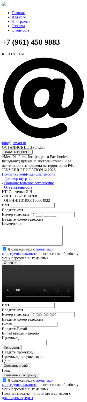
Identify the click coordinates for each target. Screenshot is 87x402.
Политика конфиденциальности (28, 174)
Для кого (19, 17)
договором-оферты (17, 398)
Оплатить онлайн (16, 366)
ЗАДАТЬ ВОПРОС (17, 152)
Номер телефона (15, 214)
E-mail (7, 324)
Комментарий (13, 224)
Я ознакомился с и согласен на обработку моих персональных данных (40, 253)
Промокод (10, 337)
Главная (18, 13)
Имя (5, 205)
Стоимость (20, 30)
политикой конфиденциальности (28, 251)
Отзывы (18, 26)
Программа (21, 21)
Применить (12, 347)
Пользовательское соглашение (29, 183)
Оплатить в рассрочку (20, 375)
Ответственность (18, 187)
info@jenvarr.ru (14, 143)
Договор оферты (17, 178)
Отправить (11, 263)
